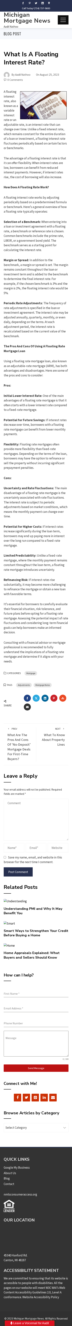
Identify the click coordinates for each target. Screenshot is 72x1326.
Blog (7, 1178)
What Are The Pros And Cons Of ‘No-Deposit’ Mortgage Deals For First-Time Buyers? (19, 744)
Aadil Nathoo (11, 26)
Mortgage (30, 673)
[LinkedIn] (44, 1097)
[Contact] (53, 1097)
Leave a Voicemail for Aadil (31, 1323)
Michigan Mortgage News (27, 18)
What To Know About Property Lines (53, 737)
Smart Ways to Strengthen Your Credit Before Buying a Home (36, 933)
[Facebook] (17, 1097)
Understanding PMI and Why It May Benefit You (33, 911)
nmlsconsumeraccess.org (20, 1194)
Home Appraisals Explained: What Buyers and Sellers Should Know (32, 955)
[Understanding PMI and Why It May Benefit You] (15, 901)
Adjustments (24, 685)
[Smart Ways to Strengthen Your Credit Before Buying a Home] (9, 923)
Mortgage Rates (42, 685)
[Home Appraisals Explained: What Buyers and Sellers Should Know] (9, 945)
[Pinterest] (35, 1097)
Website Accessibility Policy (40, 1297)
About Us (10, 1173)
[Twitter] (26, 1097)
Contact (9, 1184)
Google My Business (17, 1167)
